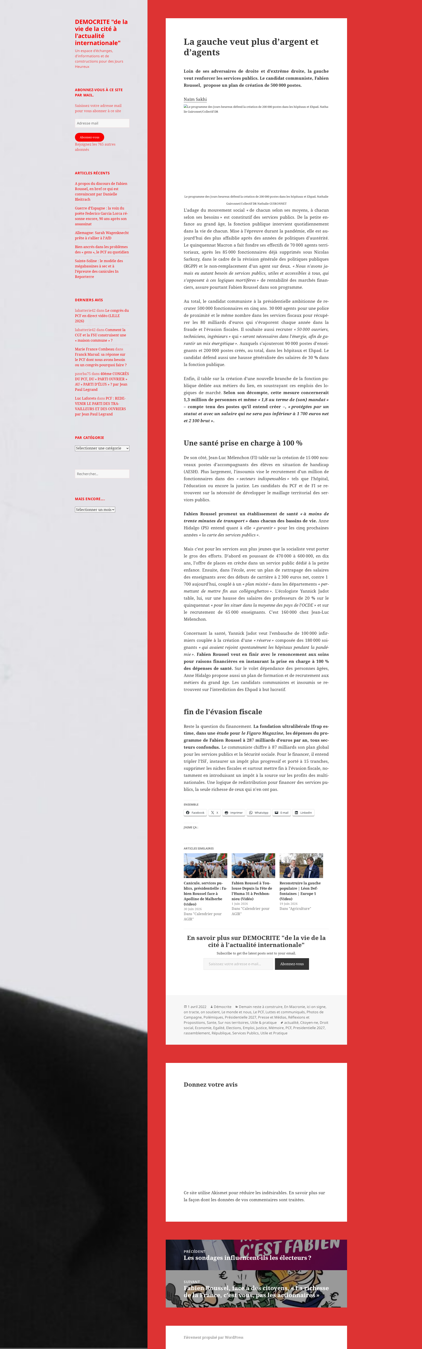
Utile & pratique (263, 1022)
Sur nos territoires (233, 1022)
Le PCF (258, 1012)
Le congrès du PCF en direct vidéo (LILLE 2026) (102, 315)
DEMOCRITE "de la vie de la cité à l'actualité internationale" (101, 32)
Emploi (248, 1027)
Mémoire (276, 1027)
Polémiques (213, 1017)
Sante (211, 1022)
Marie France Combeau (94, 349)
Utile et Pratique (273, 1033)
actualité (291, 1022)
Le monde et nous (236, 1012)
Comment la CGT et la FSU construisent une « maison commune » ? (100, 335)
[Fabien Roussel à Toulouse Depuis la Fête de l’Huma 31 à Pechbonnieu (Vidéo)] (253, 865)
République (221, 1033)
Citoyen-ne (309, 1022)
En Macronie (294, 1006)
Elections (233, 1027)
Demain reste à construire (260, 1006)
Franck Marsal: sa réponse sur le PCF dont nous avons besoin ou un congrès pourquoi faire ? (101, 359)
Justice (261, 1027)
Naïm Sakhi (195, 99)
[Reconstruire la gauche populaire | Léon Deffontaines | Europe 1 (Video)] (301, 865)
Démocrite (222, 1006)
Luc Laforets (85, 398)
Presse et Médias (272, 1017)
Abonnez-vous (89, 137)
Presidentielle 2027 (309, 1027)
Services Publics (245, 1033)
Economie (203, 1027)
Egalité (218, 1027)
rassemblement (197, 1033)
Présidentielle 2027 (240, 1017)
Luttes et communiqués (285, 1012)
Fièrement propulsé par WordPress (213, 1337)
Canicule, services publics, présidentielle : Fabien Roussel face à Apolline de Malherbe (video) (205, 894)
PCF (288, 1027)
